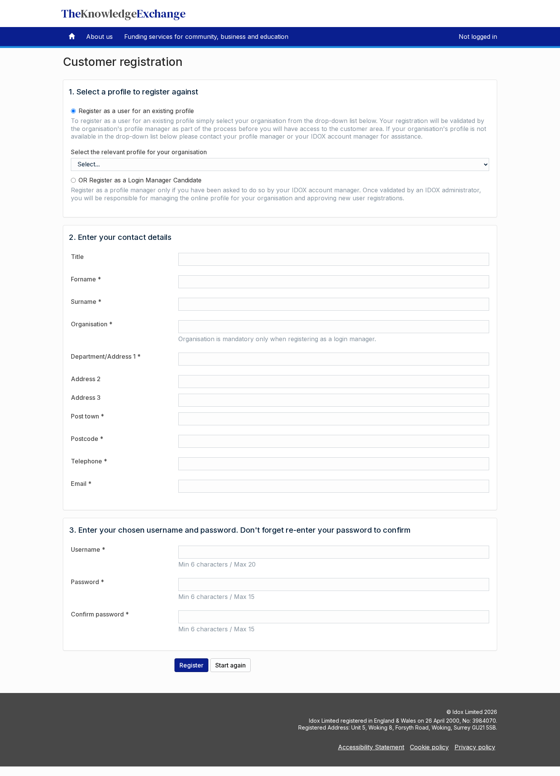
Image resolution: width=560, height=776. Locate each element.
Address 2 (86, 379)
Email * (81, 483)
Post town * (87, 416)
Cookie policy (429, 747)
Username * (88, 549)
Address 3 (86, 397)
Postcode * (87, 438)
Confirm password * (100, 614)
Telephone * (89, 461)
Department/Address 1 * (106, 356)
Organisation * (91, 324)
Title (77, 256)
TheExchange (123, 13)
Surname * (86, 301)
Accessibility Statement (371, 747)
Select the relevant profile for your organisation (139, 152)
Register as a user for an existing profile (136, 111)
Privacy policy (474, 747)
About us (99, 36)
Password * (87, 582)
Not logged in (478, 36)
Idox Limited (468, 712)
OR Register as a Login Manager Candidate (140, 180)
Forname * (86, 279)
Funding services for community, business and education (206, 36)
